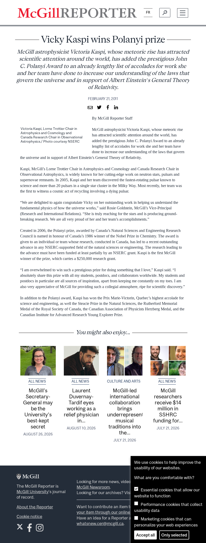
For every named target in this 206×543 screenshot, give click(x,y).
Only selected (174, 534)
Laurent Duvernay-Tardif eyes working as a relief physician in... (81, 405)
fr (148, 12)
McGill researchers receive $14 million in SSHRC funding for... (168, 405)
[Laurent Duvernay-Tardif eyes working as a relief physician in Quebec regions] (81, 361)
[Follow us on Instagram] (39, 529)
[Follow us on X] (20, 526)
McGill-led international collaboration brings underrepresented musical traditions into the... (128, 411)
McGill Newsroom (93, 487)
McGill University (32, 491)
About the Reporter (35, 506)
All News (37, 381)
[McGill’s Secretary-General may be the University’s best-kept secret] (38, 361)
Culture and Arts (123, 381)
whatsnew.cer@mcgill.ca (100, 523)
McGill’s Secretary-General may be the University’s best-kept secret (38, 408)
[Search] (164, 13)
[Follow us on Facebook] (29, 529)
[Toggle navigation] (182, 13)
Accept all (145, 534)
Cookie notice (29, 516)
